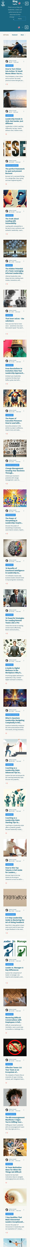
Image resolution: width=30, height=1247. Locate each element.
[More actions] (24, 61)
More (22, 35)
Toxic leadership (10, 1114)
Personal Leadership (12, 165)
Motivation (9, 1164)
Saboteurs (9, 315)
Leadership (9, 65)
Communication (10, 515)
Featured (14, 35)
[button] (26, 3)
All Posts (6, 35)
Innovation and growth (12, 465)
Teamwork (9, 265)
